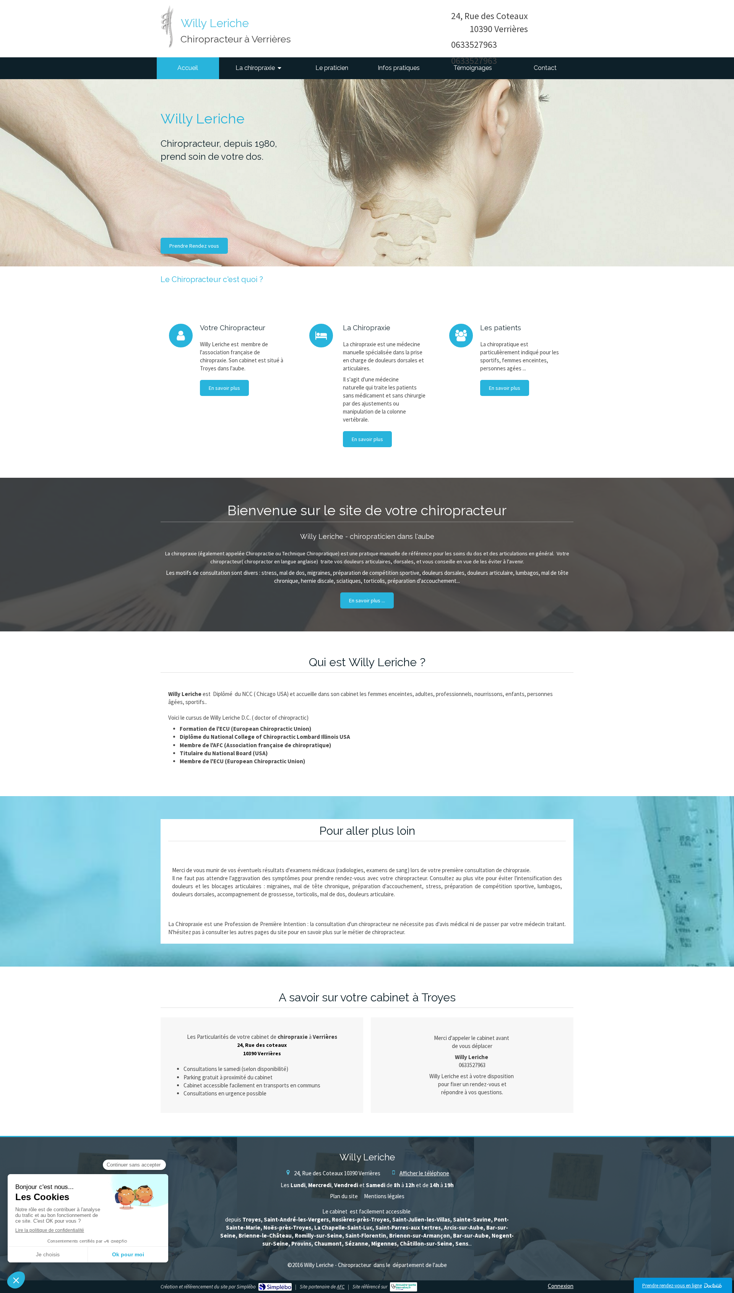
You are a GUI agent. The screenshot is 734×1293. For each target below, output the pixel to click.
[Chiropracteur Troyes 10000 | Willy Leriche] (167, 27)
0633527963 (474, 44)
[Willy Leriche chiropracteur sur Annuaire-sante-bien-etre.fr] (403, 1286)
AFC (340, 1286)
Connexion (560, 1286)
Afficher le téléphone (424, 1173)
